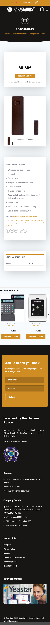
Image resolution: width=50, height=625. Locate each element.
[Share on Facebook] (8, 231)
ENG (12, 3)
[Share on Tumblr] (25, 231)
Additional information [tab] (15, 257)
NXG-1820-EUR (37, 326)
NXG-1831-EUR (12, 326)
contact (13, 223)
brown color (21, 223)
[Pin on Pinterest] (21, 231)
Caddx (22, 220)
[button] (42, 9)
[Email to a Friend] (16, 231)
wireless (27, 220)
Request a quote (25, 76)
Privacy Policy (9, 549)
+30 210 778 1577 (13, 487)
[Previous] (9, 116)
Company (7, 545)
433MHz (34, 220)
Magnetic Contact (37, 34)
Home (7, 34)
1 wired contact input (32, 223)
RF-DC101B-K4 (14, 220)
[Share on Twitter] (12, 231)
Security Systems (20, 34)
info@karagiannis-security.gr (17, 491)
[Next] (41, 116)
